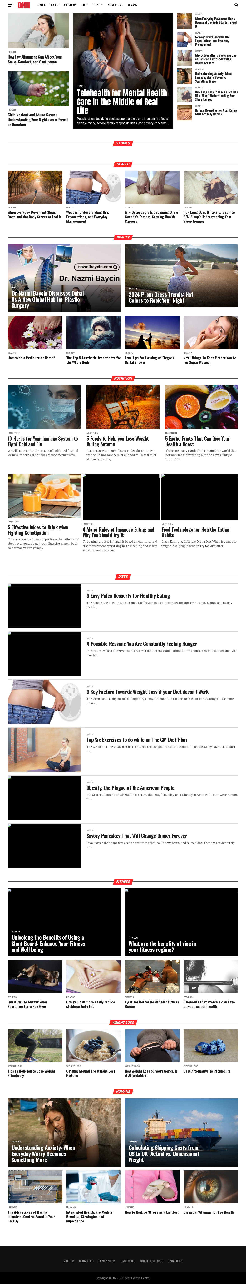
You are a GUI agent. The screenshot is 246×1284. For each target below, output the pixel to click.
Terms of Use (127, 1261)
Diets (85, 5)
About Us (69, 1261)
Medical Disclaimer (151, 1261)
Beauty (54, 5)
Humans (132, 5)
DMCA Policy (175, 1261)
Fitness (97, 5)
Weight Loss (115, 5)
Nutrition (70, 5)
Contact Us (86, 1261)
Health (41, 5)
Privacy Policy (106, 1261)
